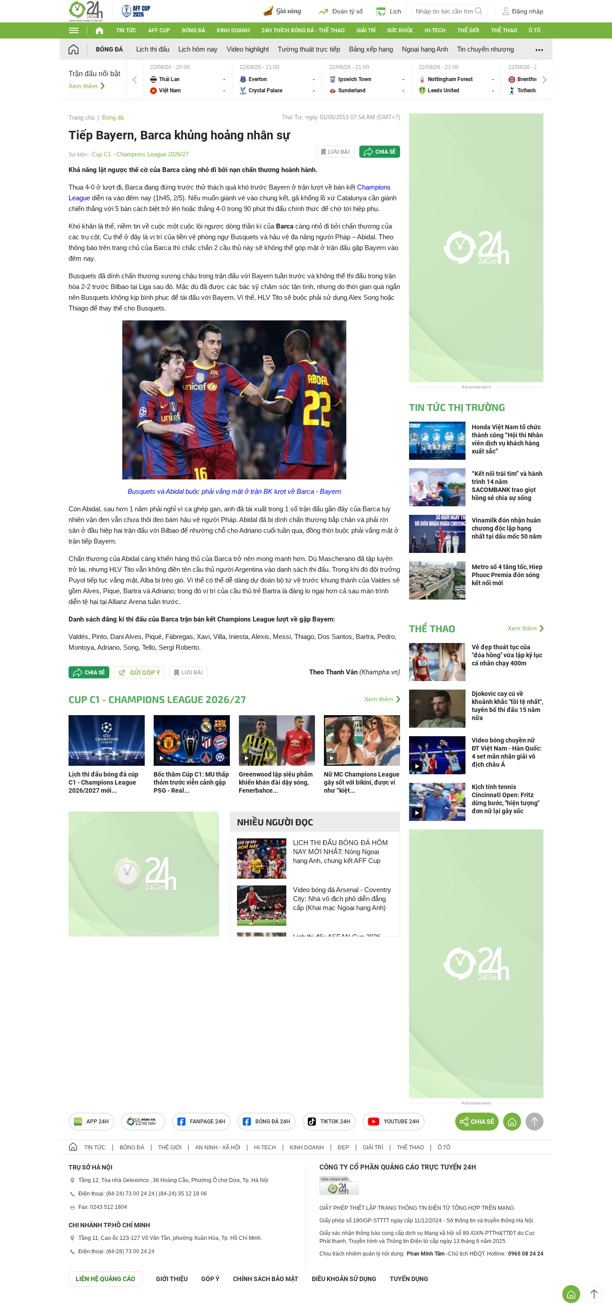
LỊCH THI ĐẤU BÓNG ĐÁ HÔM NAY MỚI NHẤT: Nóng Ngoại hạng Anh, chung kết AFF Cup (340, 851)
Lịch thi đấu (152, 49)
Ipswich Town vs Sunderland (367, 79)
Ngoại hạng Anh (425, 49)
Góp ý (210, 1278)
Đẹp (343, 1147)
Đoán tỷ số (347, 11)
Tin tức (126, 30)
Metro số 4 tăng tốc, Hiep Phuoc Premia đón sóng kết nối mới (507, 575)
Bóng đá (193, 30)
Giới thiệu (172, 1278)
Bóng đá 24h (272, 1121)
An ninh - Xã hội (217, 1147)
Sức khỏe (400, 30)
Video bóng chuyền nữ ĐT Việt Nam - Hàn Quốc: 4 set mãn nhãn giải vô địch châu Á (507, 752)
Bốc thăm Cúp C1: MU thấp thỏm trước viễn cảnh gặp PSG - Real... (191, 782)
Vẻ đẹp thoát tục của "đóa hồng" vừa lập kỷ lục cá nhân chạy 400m (507, 655)
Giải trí (366, 30)
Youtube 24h (401, 1121)
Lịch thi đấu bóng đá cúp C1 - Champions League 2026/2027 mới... (103, 782)
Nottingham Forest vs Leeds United (456, 79)
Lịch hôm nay (198, 49)
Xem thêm (83, 86)
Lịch (395, 11)
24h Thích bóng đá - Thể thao (303, 30)
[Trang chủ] (82, 49)
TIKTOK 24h (335, 1121)
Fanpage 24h (207, 1121)
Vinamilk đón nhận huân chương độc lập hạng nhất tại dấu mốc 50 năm (507, 528)
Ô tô (534, 30)
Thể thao (504, 30)
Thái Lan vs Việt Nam (188, 79)
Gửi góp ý (145, 672)
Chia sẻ (385, 152)
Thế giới (468, 30)
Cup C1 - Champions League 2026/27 (140, 154)
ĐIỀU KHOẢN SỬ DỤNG (344, 1278)
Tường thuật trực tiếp (309, 49)
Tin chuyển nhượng (485, 49)
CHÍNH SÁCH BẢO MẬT (265, 1278)
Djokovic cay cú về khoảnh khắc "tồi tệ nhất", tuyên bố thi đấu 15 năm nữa (507, 705)
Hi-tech (435, 30)
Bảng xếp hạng (371, 49)
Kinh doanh (233, 30)
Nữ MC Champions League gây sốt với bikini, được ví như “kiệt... (362, 782)
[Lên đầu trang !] (594, 1294)
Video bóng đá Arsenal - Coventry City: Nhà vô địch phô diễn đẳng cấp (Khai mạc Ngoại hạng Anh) (342, 898)
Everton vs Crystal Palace (277, 79)
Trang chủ (82, 117)
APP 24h (97, 1121)
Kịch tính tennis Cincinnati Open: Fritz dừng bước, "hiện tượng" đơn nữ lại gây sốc (505, 799)
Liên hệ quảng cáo (105, 1278)
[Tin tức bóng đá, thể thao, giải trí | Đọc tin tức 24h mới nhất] (86, 10)
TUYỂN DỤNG (409, 1278)
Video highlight (248, 49)
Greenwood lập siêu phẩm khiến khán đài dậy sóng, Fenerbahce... (276, 782)
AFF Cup (159, 30)
